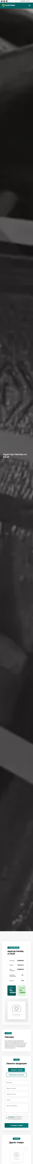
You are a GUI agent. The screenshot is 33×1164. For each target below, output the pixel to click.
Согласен (11, 1117)
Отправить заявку (16, 1125)
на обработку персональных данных (15, 1118)
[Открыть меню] (29, 5)
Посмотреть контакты (16, 1075)
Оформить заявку (16, 1070)
